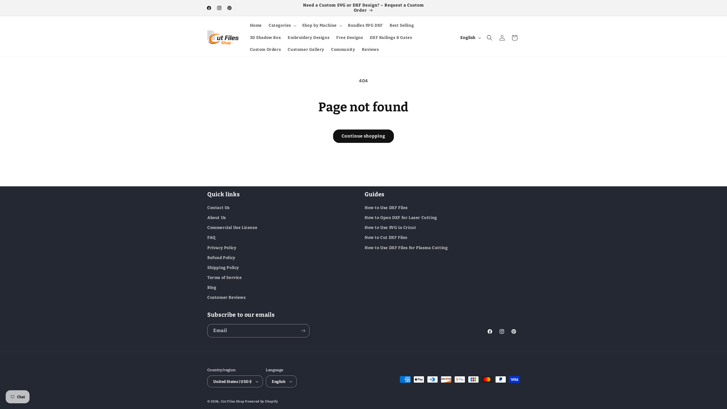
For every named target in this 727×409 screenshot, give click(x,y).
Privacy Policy (221, 247)
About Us (216, 217)
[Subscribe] (303, 330)
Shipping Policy (223, 267)
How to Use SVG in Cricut (390, 227)
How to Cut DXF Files (386, 237)
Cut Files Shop (233, 401)
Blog (211, 287)
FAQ (211, 237)
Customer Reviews (226, 297)
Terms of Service (224, 277)
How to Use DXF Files (386, 207)
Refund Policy (221, 257)
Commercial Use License (232, 227)
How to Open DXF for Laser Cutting (401, 217)
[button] (282, 26)
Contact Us (218, 207)
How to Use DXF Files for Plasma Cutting (406, 247)
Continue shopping (363, 136)
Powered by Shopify (261, 401)
